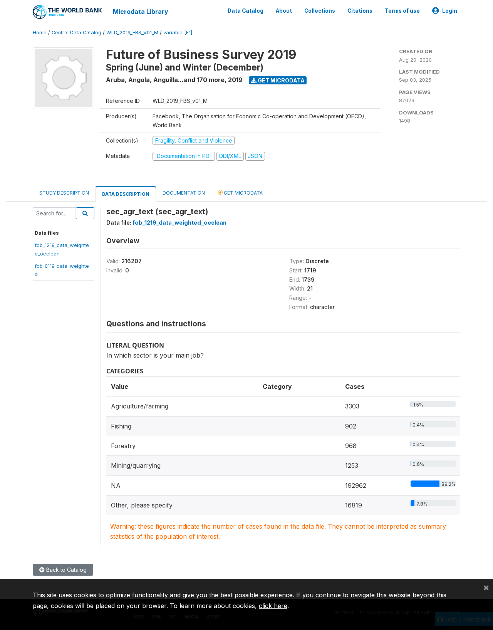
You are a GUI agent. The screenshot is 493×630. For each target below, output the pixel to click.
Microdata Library (140, 11)
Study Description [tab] (64, 193)
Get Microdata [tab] (243, 193)
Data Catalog (245, 11)
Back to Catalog (66, 569)
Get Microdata (281, 80)
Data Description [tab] (125, 194)
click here (273, 606)
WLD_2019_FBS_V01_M (132, 32)
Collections (319, 11)
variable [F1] (177, 32)
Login (449, 11)
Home (40, 32)
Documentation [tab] (184, 193)
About (284, 11)
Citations (359, 11)
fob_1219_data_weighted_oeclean (179, 222)
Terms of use (402, 11)
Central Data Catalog (76, 32)
